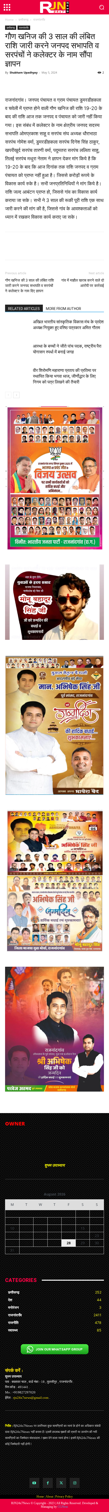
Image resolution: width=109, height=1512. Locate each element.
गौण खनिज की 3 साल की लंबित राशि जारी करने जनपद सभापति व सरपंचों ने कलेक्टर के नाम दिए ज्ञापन (29, 285)
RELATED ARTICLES (24, 309)
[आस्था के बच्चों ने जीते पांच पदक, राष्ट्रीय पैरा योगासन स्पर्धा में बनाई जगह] (17, 352)
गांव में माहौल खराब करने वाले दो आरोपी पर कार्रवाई (82, 283)
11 (26, 1228)
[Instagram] (75, 1483)
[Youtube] (34, 1483)
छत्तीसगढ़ (23, 19)
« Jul (52, 1256)
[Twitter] (61, 1483)
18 (26, 1235)
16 (97, 1228)
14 (69, 1228)
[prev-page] (8, 395)
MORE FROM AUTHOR (63, 309)
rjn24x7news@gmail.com (30, 1398)
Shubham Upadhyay (24, 72)
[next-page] (16, 395)
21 (69, 1235)
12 (40, 1228)
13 (54, 1228)
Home (9, 19)
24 (12, 1242)
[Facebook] (48, 1483)
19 (40, 1235)
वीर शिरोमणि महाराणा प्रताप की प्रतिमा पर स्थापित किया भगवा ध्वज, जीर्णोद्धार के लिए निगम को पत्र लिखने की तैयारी (64, 376)
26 (40, 1242)
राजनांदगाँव (39, 19)
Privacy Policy (64, 1496)
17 (12, 1235)
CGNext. (63, 1506)
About (49, 1496)
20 (54, 1235)
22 (83, 1235)
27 (54, 1242)
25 (26, 1242)
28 (69, 1242)
